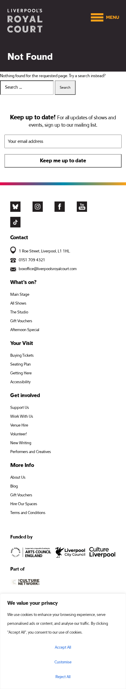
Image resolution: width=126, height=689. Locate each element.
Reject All (63, 677)
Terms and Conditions (27, 513)
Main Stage (19, 294)
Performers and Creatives (30, 452)
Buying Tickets (22, 355)
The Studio (19, 312)
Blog (14, 486)
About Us (17, 477)
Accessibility (20, 382)
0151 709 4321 (32, 260)
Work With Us (21, 416)
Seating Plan (20, 364)
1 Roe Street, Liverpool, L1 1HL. (44, 251)
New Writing (20, 443)
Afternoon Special (24, 330)
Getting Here (21, 373)
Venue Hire (19, 425)
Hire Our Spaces (23, 504)
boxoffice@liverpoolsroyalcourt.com (47, 269)
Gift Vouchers (21, 321)
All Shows (18, 303)
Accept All (63, 647)
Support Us (19, 407)
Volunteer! (18, 434)
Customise (63, 662)
